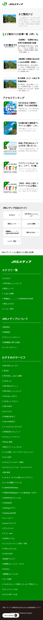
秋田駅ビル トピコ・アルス (13, 564)
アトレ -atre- (8, 533)
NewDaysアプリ (9, 508)
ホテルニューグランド (11, 437)
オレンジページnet (10, 589)
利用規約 (6, 332)
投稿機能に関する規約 (11, 342)
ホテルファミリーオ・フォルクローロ (17, 467)
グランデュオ (8, 528)
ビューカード (8, 518)
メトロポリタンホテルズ (12, 427)
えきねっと (7, 381)
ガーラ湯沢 (7, 579)
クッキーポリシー (10, 347)
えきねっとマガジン (10, 401)
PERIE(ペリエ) (8, 538)
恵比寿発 (6, 472)
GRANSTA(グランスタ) (12, 498)
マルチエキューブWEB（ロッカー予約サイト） (21, 584)
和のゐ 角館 (7, 442)
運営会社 (6, 327)
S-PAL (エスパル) (9, 549)
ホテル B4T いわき (10, 594)
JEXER (6, 371)
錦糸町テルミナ (9, 559)
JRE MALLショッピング (12, 391)
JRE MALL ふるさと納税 (12, 376)
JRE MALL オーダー (10, 366)
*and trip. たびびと (10, 396)
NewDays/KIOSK (9, 513)
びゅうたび (7, 411)
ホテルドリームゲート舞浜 (13, 462)
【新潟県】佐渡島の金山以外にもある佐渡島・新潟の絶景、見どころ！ (29, 62)
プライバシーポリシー (11, 337)
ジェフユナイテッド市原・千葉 (15, 543)
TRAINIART (7, 503)
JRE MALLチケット (10, 386)
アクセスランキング (13, 97)
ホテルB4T (7, 457)
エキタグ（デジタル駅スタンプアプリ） (18, 477)
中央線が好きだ (9, 416)
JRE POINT (7, 406)
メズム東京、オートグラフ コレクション (18, 452)
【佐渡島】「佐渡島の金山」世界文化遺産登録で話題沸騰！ (29, 43)
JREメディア (6, 252)
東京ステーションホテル (12, 447)
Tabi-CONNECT (9, 422)
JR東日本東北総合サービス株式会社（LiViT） (20, 493)
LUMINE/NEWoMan (10, 488)
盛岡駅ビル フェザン (11, 574)
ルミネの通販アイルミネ (12, 483)
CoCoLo (6, 569)
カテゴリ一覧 (10, 270)
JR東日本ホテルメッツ (11, 432)
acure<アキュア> (9, 523)
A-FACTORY (8, 554)
